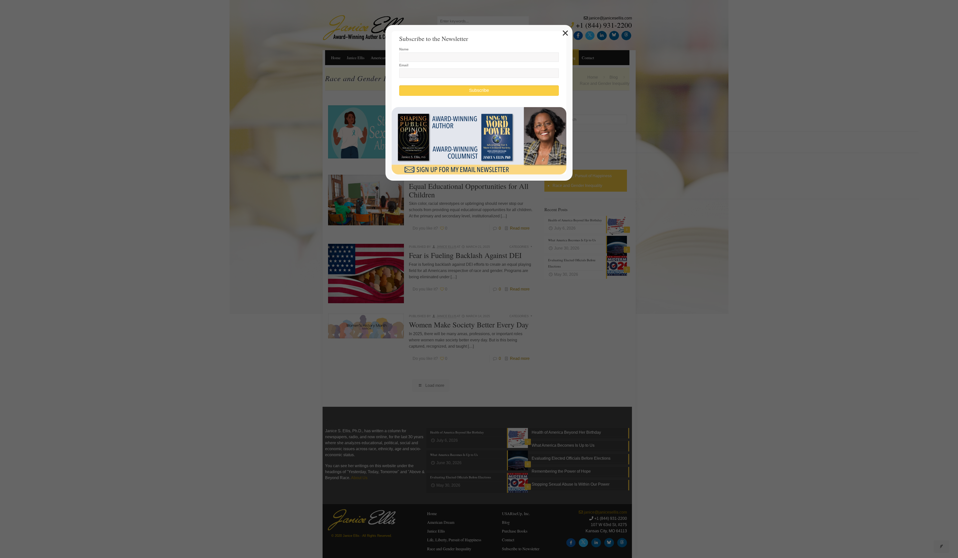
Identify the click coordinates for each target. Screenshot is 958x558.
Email (403, 65)
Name (404, 49)
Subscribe (479, 90)
